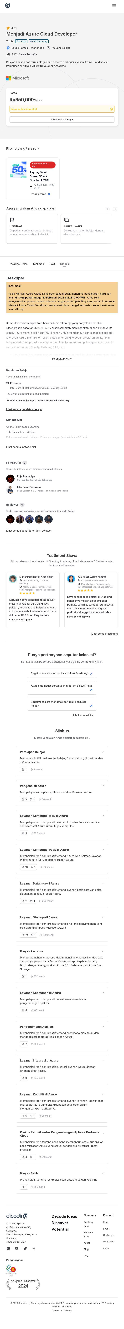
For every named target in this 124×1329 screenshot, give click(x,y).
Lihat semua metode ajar (21, 447)
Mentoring (108, 1241)
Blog (86, 1249)
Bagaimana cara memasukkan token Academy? (60, 673)
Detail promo (38, 194)
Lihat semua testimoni (104, 633)
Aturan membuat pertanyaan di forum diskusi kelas (61, 685)
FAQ (52, 264)
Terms (56, 1310)
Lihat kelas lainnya (62, 119)
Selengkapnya (61, 358)
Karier (87, 1242)
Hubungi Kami (88, 1234)
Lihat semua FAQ (83, 715)
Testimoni (39, 264)
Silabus (64, 264)
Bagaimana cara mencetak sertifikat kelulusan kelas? (59, 703)
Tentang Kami (88, 1224)
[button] (107, 209)
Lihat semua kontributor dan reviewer (29, 530)
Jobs (106, 1248)
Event (106, 1228)
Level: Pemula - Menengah (27, 47)
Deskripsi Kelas (18, 264)
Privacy (68, 1310)
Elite (105, 1222)
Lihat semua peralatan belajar (24, 409)
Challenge (108, 1235)
